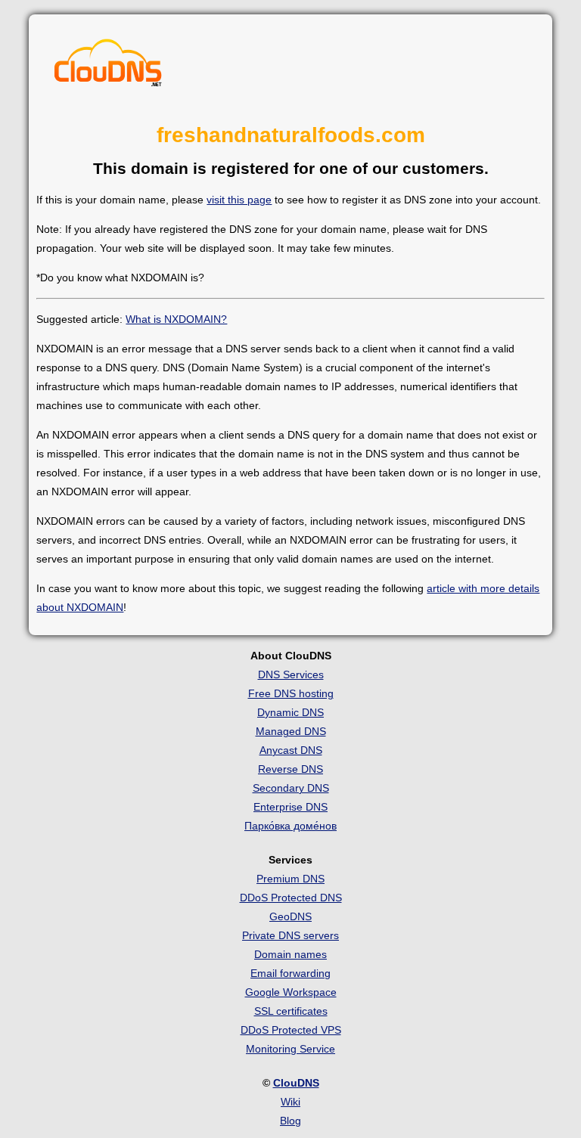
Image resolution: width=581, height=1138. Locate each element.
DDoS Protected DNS (291, 897)
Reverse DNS (290, 769)
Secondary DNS (291, 788)
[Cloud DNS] (108, 66)
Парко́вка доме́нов (290, 826)
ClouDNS (296, 1083)
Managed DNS (291, 731)
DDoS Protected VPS (291, 1030)
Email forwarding (290, 973)
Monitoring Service (290, 1049)
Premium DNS (290, 879)
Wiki (290, 1102)
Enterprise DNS (290, 807)
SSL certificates (291, 1011)
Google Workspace (291, 992)
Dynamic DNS (290, 712)
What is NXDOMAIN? (176, 319)
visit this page (239, 200)
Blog (290, 1121)
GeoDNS (290, 916)
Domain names (290, 954)
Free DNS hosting (291, 693)
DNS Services (291, 674)
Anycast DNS (290, 750)
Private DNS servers (290, 935)
